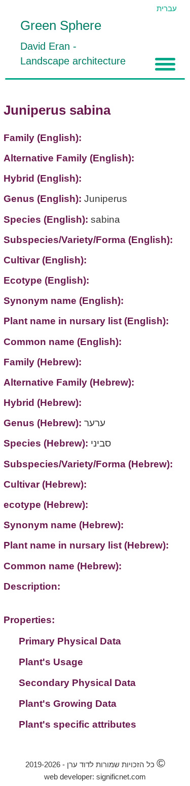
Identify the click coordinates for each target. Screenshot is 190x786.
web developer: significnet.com (95, 776)
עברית (167, 8)
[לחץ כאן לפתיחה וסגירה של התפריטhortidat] (165, 64)
